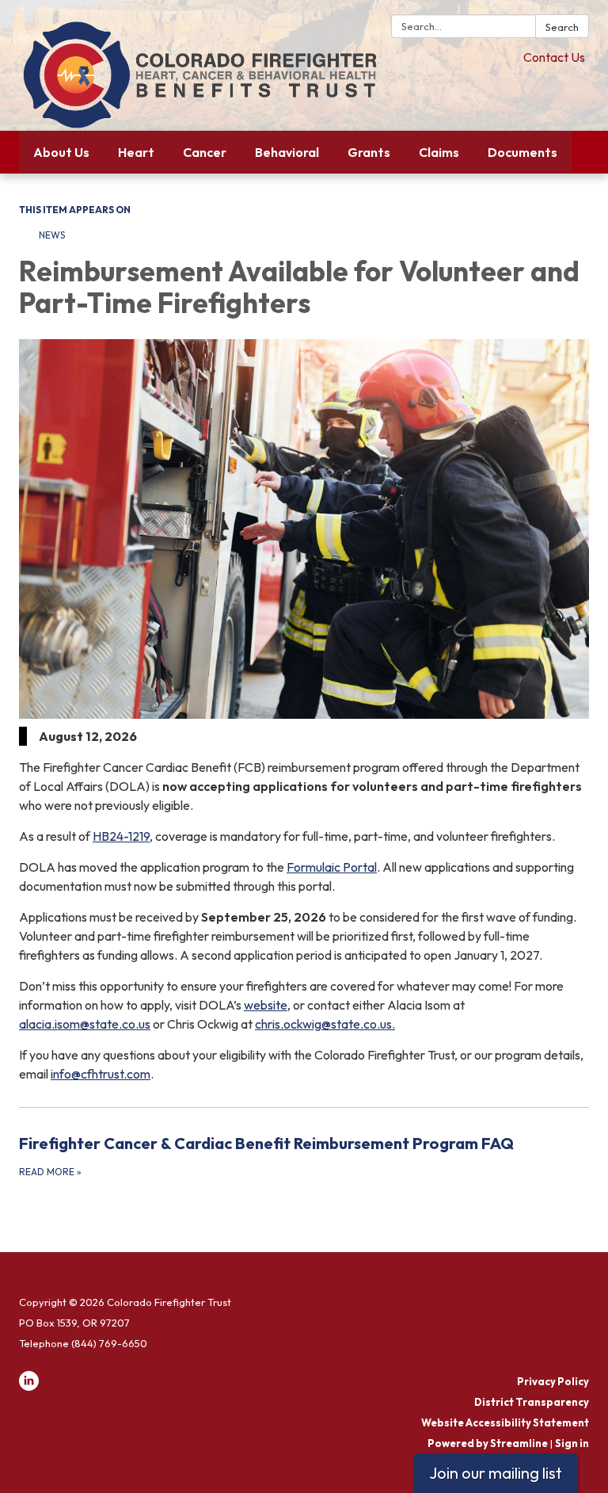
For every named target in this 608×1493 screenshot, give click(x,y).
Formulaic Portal (332, 867)
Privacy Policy (553, 1381)
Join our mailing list (495, 1473)
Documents (522, 152)
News (52, 235)
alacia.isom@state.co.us (84, 1024)
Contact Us (554, 57)
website (265, 1005)
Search (562, 27)
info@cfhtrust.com (100, 1074)
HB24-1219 (121, 836)
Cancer (204, 152)
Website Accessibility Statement (505, 1422)
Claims (439, 152)
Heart (136, 152)
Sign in (572, 1443)
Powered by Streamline (488, 1443)
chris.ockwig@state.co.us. (325, 1024)
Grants (369, 152)
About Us (61, 152)
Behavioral (287, 152)
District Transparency (531, 1402)
